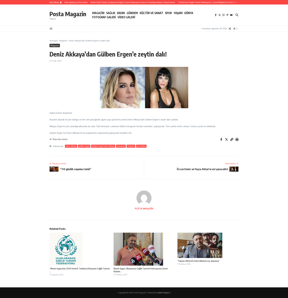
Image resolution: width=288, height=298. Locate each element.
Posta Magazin (68, 14)
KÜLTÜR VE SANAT (151, 13)
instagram (121, 146)
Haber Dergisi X (163, 293)
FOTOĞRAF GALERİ (104, 17)
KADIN (121, 13)
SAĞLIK (110, 13)
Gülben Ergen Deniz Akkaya (103, 146)
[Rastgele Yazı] (230, 28)
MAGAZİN (98, 13)
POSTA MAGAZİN (144, 208)
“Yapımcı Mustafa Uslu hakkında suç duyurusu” (198, 260)
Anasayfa (54, 40)
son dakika (141, 146)
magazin (131, 146)
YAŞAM (178, 13)
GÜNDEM (132, 13)
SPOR (168, 13)
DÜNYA (188, 13)
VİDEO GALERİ (126, 17)
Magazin (63, 40)
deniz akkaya (71, 146)
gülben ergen (84, 146)
